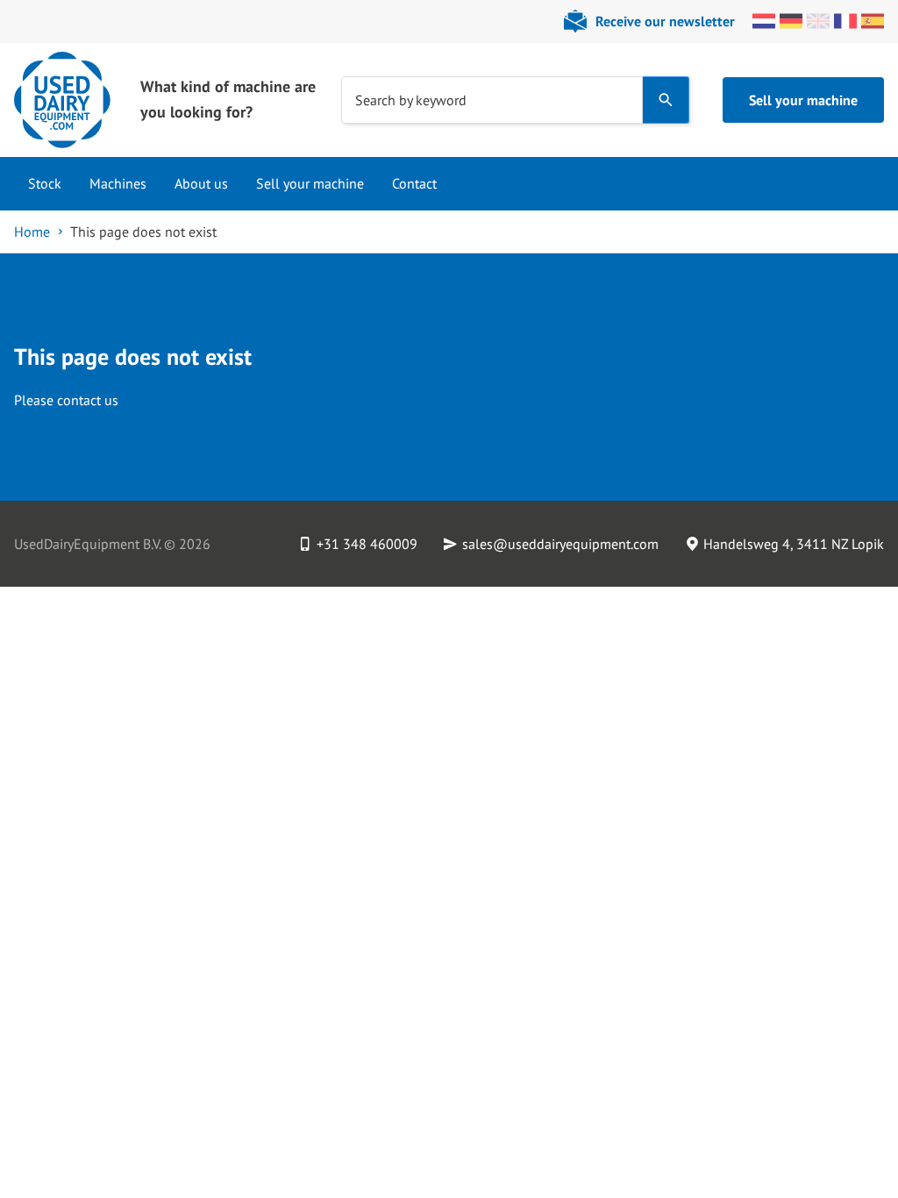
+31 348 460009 (367, 544)
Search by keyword (411, 99)
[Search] (666, 100)
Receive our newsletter (665, 21)
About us (201, 183)
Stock (44, 183)
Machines (117, 183)
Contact (414, 183)
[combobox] (491, 100)
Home (32, 231)
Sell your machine (803, 100)
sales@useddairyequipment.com (560, 544)
